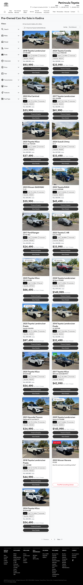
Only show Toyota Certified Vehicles (36, 28)
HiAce (24, 560)
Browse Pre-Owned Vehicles (55, 555)
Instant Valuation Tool (54, 565)
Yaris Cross (16, 566)
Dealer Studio (13, 581)
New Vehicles (10, 11)
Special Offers (25, 11)
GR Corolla (36, 559)
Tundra (25, 559)
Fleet (54, 11)
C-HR (14, 562)
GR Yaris (35, 555)
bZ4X (14, 555)
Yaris (5, 555)
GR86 (34, 557)
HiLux (24, 554)
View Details (36, 72)
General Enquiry (74, 556)
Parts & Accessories (38, 11)
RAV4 (14, 554)
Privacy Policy (43, 580)
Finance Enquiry (36, 68)
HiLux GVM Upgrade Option (45, 555)
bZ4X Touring (17, 557)
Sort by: (65, 27)
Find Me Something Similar (65, 484)
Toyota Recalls (64, 561)
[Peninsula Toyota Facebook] (73, 560)
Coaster (25, 562)
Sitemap (37, 580)
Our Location (75, 554)
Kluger (15, 571)
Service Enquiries (64, 558)
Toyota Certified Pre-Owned (55, 574)
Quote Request (54, 570)
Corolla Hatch (6, 558)
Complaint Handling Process (60, 580)
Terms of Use (50, 580)
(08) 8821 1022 (54, 7)
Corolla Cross (15, 568)
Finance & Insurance (46, 11)
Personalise (60, 11)
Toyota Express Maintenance (65, 565)
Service (32, 11)
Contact (73, 11)
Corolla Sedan (6, 563)
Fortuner (15, 564)
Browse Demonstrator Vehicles (56, 560)
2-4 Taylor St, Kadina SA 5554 (40, 7)
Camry (5, 560)
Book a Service (64, 554)
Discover (67, 11)
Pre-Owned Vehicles (17, 11)
